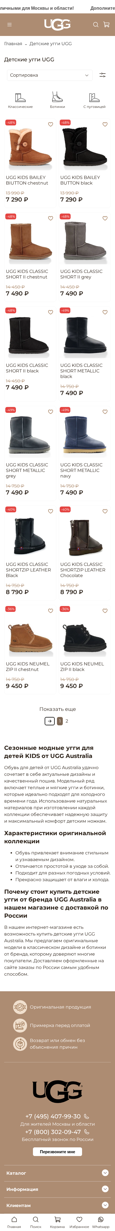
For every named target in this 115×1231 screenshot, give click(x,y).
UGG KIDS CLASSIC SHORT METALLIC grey (27, 470)
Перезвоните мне (57, 1151)
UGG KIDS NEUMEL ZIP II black (82, 666)
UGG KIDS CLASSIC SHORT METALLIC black (81, 371)
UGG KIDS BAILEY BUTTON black (80, 180)
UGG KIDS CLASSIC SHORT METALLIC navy (81, 470)
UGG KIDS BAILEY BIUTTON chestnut (27, 180)
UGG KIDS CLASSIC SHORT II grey (81, 274)
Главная (13, 43)
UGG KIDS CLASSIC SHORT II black (27, 368)
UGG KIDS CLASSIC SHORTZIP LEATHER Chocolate (83, 570)
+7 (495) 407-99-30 (53, 1116)
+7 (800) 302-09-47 (53, 1131)
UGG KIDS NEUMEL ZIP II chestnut (27, 666)
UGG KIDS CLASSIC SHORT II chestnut (27, 274)
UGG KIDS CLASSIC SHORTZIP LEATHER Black (28, 570)
